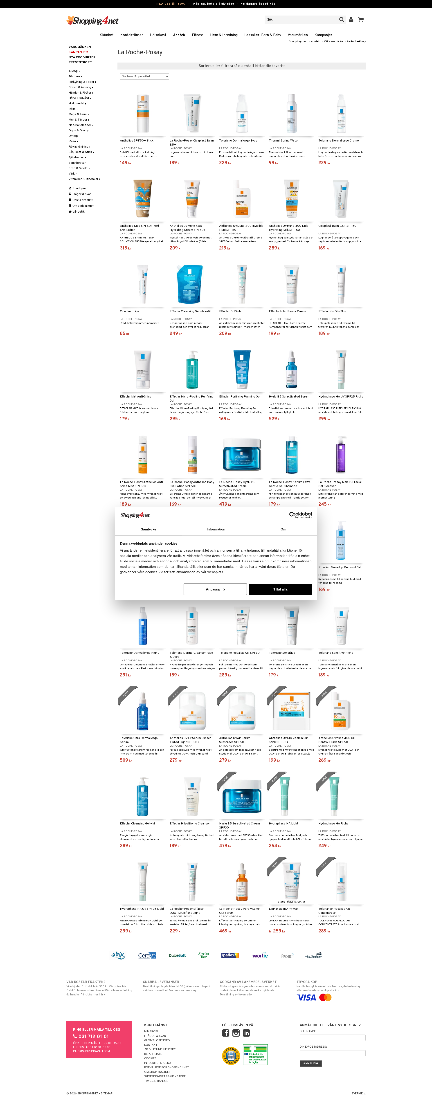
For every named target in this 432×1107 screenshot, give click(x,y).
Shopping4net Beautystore (165, 1076)
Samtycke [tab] (148, 529)
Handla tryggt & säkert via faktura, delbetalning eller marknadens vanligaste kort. (328, 986)
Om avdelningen (83, 206)
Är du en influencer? (160, 1049)
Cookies (150, 1058)
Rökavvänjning (79, 147)
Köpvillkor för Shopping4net (166, 1067)
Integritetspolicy (158, 1063)
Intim (72, 109)
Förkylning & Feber (82, 82)
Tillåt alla (280, 589)
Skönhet (107, 35)
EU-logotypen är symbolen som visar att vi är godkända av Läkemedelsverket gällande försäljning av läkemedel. (250, 988)
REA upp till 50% (170, 4)
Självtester (77, 157)
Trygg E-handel (156, 1081)
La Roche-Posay (356, 41)
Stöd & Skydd (78, 168)
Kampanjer (323, 35)
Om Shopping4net (157, 1072)
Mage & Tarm (78, 114)
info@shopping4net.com (91, 1051)
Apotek (179, 35)
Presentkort (80, 62)
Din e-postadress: (313, 1047)
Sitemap (106, 1094)
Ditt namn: (307, 1031)
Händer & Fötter (80, 93)
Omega (74, 136)
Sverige (357, 1094)
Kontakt (150, 1045)
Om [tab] (283, 529)
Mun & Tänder (78, 120)
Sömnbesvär (77, 163)
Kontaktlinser (131, 35)
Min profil (151, 1031)
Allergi (73, 71)
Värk (72, 174)
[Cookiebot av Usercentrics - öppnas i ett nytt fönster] (292, 515)
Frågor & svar (81, 194)
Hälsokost (158, 35)
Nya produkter (82, 57)
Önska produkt (82, 200)
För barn (75, 77)
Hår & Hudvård (79, 98)
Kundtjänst (80, 188)
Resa (72, 141)
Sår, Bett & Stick (81, 152)
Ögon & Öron (78, 130)
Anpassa (213, 589)
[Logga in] (351, 20)
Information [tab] (216, 529)
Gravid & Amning (80, 87)
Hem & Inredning (224, 35)
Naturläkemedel (80, 125)
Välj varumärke (333, 41)
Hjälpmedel (77, 104)
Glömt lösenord (157, 1040)
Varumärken (298, 35)
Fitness (197, 35)
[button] (361, 20)
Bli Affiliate (153, 1054)
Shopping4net (298, 41)
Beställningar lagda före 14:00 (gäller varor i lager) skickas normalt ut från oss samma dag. (176, 986)
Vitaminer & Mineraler (84, 179)
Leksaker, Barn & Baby (262, 35)
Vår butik (78, 212)
